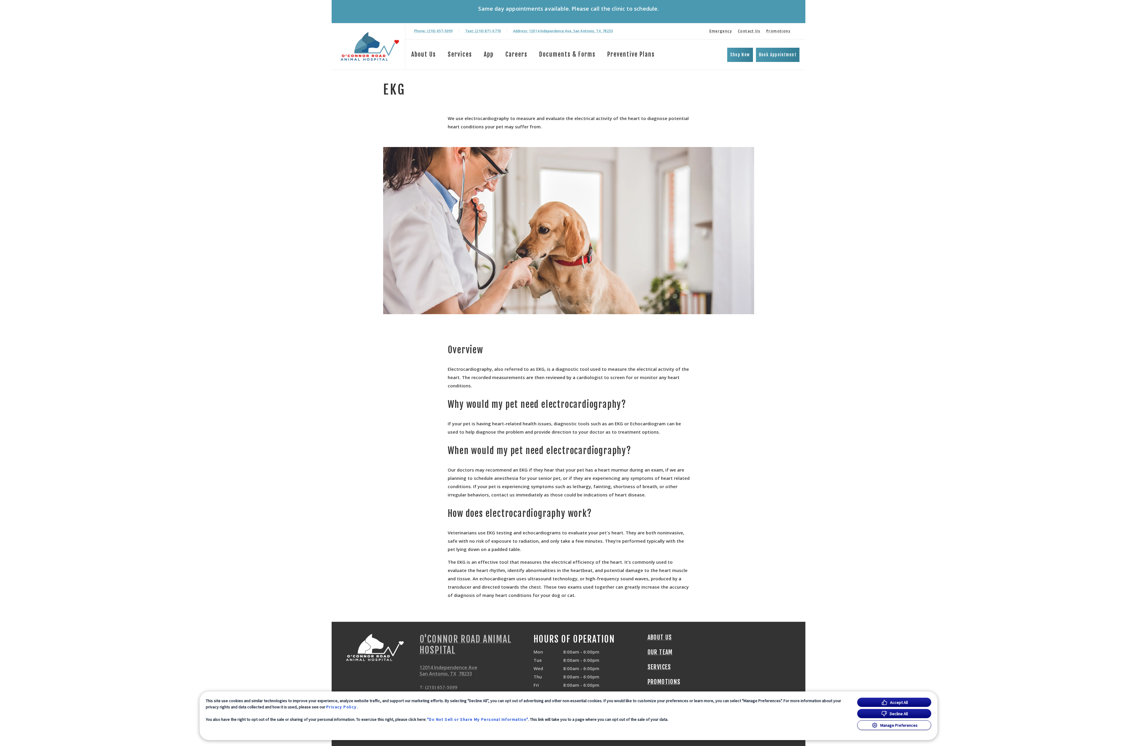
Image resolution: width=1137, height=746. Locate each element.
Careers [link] (516, 54)
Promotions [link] (778, 30)
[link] (370, 46)
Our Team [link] (660, 652)
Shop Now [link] (740, 54)
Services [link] (460, 54)
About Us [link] (660, 637)
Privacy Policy (341, 707)
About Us (423, 54)
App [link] (489, 54)
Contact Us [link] (749, 30)
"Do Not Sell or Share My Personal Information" (477, 719)
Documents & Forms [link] (567, 54)
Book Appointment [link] (777, 54)
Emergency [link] (720, 30)
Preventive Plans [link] (631, 54)
